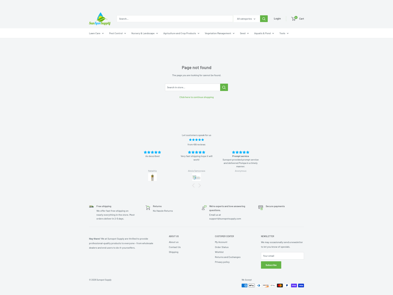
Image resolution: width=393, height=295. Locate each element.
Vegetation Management (218, 33)
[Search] (264, 18)
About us (174, 241)
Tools (282, 33)
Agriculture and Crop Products (179, 33)
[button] (194, 185)
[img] (196, 139)
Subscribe (271, 264)
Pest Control (116, 33)
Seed (242, 33)
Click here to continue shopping (196, 97)
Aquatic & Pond (262, 33)
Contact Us (175, 247)
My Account (221, 241)
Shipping (173, 251)
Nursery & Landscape (143, 33)
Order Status (222, 247)
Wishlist (219, 251)
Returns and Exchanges (228, 256)
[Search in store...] (224, 87)
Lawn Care (94, 33)
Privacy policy (222, 261)
